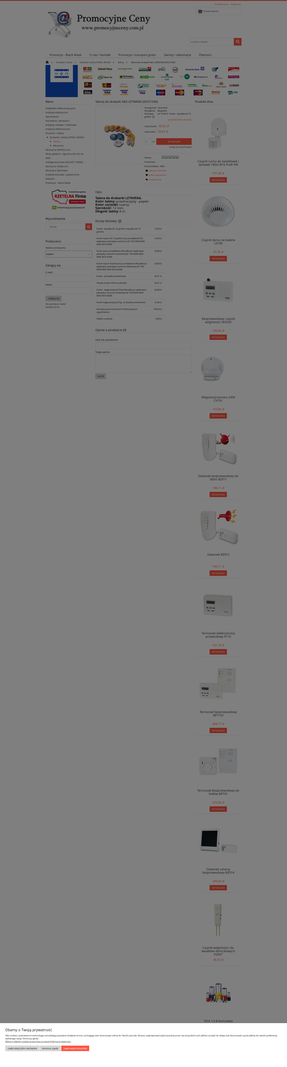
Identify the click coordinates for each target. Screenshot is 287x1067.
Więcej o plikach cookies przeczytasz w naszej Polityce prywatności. (38, 1041)
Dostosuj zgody (50, 1048)
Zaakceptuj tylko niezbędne (22, 1048)
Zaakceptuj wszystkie (75, 1048)
